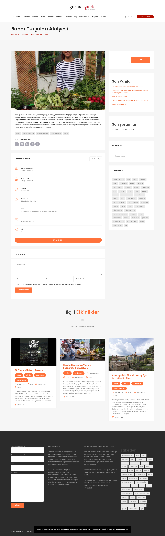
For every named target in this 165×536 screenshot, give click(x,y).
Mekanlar (68, 17)
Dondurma (123, 183)
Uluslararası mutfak (120, 214)
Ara (113, 55)
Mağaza (95, 17)
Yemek (140, 214)
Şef (126, 225)
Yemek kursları (119, 388)
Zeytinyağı (135, 218)
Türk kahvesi (139, 206)
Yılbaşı (126, 218)
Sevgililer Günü (133, 202)
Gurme (136, 187)
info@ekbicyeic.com (28, 221)
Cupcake (142, 179)
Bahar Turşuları (28, 133)
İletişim (103, 17)
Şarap (142, 221)
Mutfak (115, 195)
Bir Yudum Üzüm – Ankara (29, 370)
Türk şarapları (130, 210)
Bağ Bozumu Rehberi (81, 17)
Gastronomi (117, 187)
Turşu (66, 133)
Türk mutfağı (117, 210)
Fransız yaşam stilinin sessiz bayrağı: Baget (127, 86)
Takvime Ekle (58, 240)
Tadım (123, 206)
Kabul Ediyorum (122, 529)
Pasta (115, 199)
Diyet (115, 183)
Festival (140, 183)
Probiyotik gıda (56, 133)
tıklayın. (89, 488)
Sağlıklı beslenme (118, 202)
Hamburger (145, 187)
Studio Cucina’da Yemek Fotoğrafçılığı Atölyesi (77, 367)
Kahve (130, 191)
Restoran (142, 199)
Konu (13, 464)
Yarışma (132, 214)
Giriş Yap (141, 16)
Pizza (122, 199)
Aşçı (128, 179)
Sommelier (144, 202)
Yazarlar (59, 17)
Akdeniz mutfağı (118, 179)
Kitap (43, 17)
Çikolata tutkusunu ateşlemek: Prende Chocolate (130, 100)
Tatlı (130, 206)
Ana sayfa (16, 17)
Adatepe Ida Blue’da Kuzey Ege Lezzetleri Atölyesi (129, 377)
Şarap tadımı (117, 225)
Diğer (22, 201)
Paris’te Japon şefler (119, 96)
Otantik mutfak (127, 195)
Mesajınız (14, 473)
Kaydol (149, 16)
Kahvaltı (122, 191)
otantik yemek (139, 195)
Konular (50, 17)
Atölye (18, 133)
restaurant (131, 199)
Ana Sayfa (15, 34)
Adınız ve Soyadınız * (18, 446)
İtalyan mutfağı (118, 221)
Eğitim (27, 201)
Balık (134, 179)
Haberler (35, 17)
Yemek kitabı (117, 218)
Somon (115, 206)
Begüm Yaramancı (42, 133)
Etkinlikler (26, 17)
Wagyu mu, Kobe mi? (119, 104)
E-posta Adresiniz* (18, 455)
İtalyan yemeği (131, 221)
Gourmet (128, 187)
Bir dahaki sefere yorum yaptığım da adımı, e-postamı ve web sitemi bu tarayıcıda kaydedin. (49, 284)
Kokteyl (144, 191)
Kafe (114, 191)
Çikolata (145, 218)
